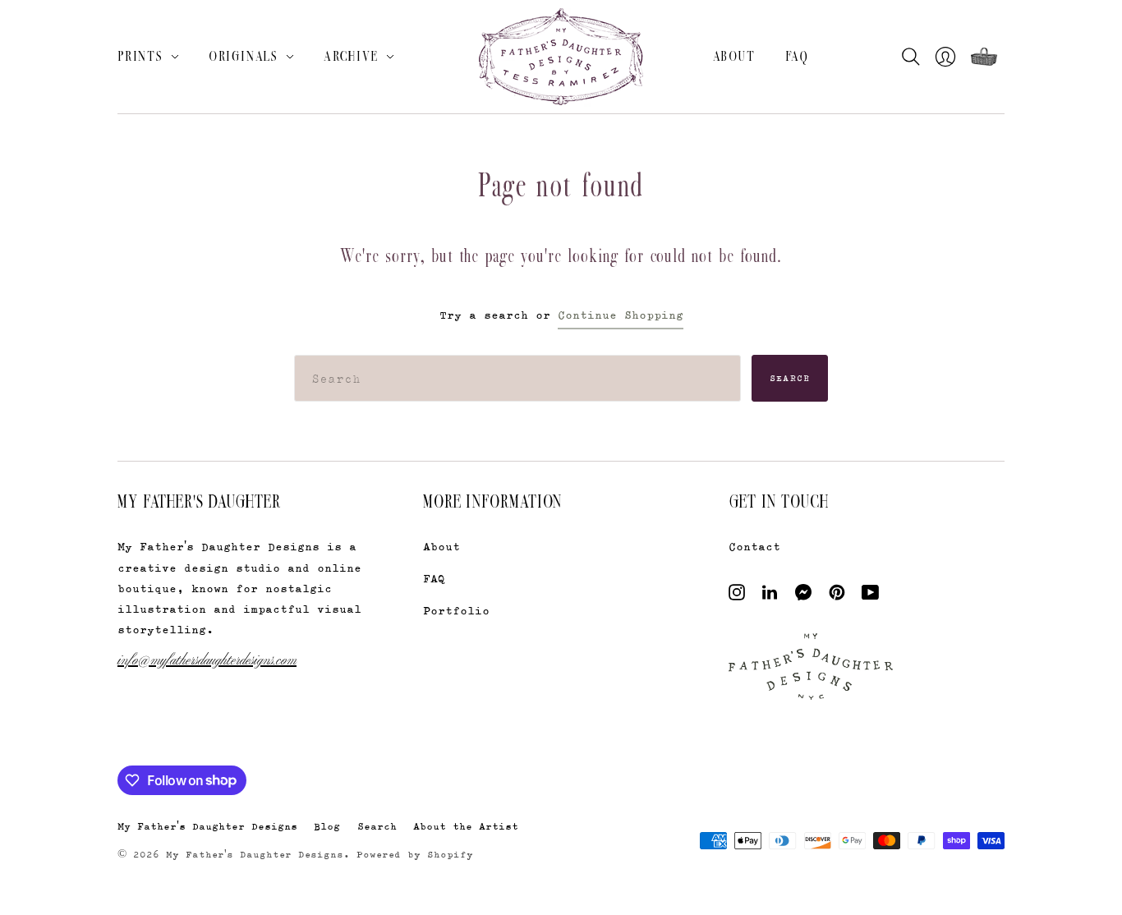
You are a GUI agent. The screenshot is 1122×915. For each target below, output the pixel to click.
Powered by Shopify (414, 854)
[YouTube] (870, 596)
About (734, 56)
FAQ (797, 56)
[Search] (914, 56)
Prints (140, 56)
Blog (327, 826)
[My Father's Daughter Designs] (561, 58)
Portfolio (456, 610)
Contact (754, 546)
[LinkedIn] (769, 596)
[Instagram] (737, 596)
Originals (243, 56)
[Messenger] (803, 596)
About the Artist (465, 826)
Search (790, 378)
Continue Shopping (620, 314)
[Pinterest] (837, 596)
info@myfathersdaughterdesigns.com (207, 658)
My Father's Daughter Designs (207, 826)
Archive (351, 56)
